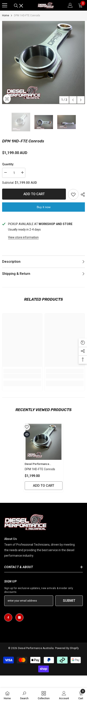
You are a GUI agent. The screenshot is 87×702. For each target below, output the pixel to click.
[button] (73, 100)
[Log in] (70, 5)
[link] (22, 376)
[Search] (19, 5)
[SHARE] (82, 194)
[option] (43, 62)
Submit (69, 601)
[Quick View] (27, 434)
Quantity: (8, 164)
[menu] (4, 5)
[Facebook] (8, 617)
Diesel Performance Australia (36, 648)
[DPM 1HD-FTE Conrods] (44, 442)
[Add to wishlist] (73, 194)
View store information (23, 237)
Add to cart (34, 194)
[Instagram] (19, 617)
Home (5, 15)
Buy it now (43, 207)
